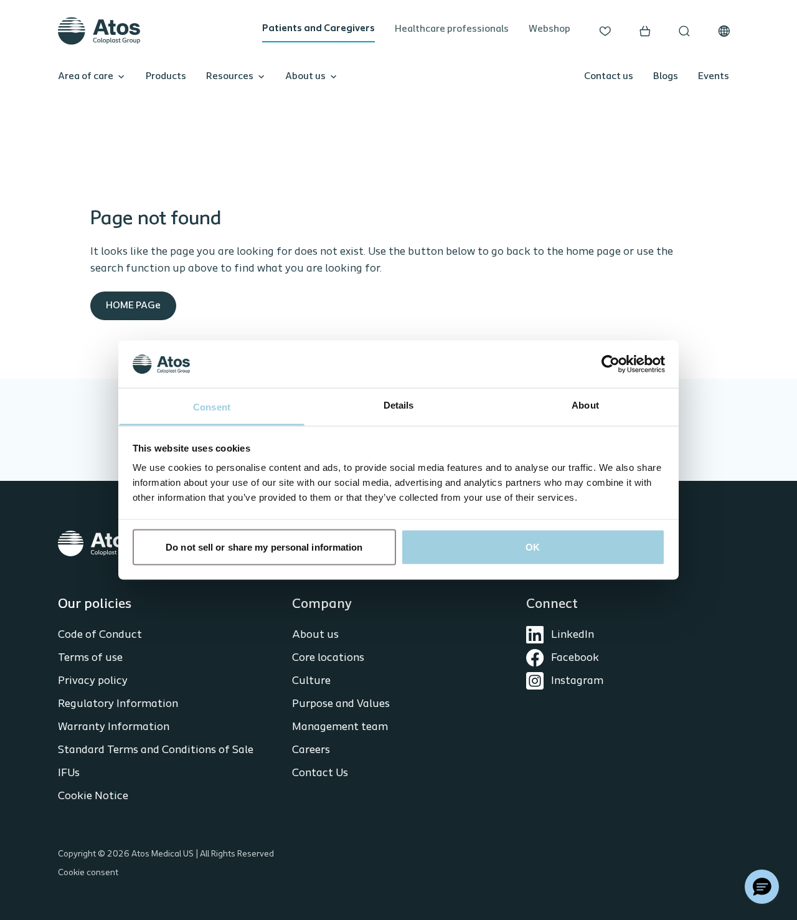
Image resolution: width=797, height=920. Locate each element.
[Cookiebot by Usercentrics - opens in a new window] (610, 363)
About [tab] (585, 405)
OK (533, 546)
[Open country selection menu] (724, 31)
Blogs (665, 77)
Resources (229, 77)
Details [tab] (399, 405)
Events (713, 77)
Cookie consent (88, 873)
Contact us (608, 77)
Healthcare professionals (452, 29)
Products (166, 77)
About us (305, 77)
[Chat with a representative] (762, 887)
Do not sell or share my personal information (264, 546)
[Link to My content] (605, 31)
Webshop (549, 29)
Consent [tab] (211, 407)
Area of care (85, 77)
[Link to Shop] (645, 31)
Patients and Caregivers (318, 29)
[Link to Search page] (684, 31)
